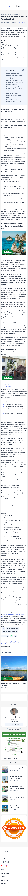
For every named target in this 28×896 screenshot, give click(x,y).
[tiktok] (4, 866)
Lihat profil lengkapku (14, 724)
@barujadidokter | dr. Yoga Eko (14, 717)
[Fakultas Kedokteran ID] (14, 3)
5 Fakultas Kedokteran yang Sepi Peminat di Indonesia (18, 787)
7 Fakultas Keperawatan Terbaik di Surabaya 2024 (17, 806)
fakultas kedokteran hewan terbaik (12, 14)
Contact (3, 876)
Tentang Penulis (5, 873)
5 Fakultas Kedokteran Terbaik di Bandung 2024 (17, 796)
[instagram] (6, 866)
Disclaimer (4, 883)
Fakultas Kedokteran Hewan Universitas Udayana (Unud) (14, 95)
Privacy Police (5, 880)
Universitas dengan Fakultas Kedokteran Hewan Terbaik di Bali (14, 89)
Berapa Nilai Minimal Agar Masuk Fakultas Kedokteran (17, 767)
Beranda (2, 14)
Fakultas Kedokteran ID (19, 892)
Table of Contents (9, 70)
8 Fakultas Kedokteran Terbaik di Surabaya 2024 (17, 777)
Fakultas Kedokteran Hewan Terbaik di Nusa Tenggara (13, 684)
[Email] (15, 636)
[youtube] (1, 866)
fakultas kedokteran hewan (12, 628)
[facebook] (3, 636)
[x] (7, 636)
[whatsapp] (11, 636)
